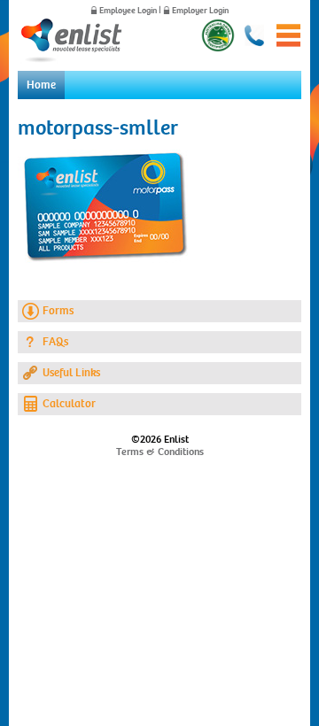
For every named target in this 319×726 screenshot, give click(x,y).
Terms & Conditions (160, 451)
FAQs (55, 342)
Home (41, 85)
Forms (58, 311)
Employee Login (128, 10)
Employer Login (200, 10)
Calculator (69, 404)
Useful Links (71, 373)
